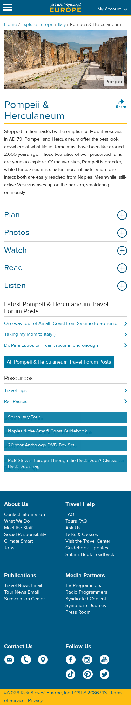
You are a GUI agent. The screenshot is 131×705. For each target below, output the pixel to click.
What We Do (17, 521)
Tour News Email (21, 592)
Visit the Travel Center (88, 541)
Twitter (104, 674)
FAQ (70, 514)
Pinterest (87, 674)
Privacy (35, 700)
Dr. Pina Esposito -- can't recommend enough (51, 345)
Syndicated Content (86, 599)
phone (26, 660)
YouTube (104, 660)
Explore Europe (37, 25)
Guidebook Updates (87, 548)
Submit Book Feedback (90, 554)
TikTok (71, 674)
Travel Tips (15, 390)
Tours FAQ (76, 521)
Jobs (9, 548)
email (9, 660)
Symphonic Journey (86, 606)
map (43, 660)
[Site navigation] (8, 7)
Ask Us (73, 528)
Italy (62, 25)
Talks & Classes (82, 534)
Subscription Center (24, 599)
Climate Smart (18, 541)
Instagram (87, 660)
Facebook (71, 660)
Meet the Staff (18, 528)
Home (10, 25)
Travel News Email (23, 586)
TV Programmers (83, 586)
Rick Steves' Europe (65, 7)
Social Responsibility (25, 534)
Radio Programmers (86, 592)
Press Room (78, 612)
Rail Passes (15, 402)
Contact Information (24, 514)
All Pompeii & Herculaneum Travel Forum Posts (59, 362)
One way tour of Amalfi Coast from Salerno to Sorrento (61, 323)
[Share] (121, 104)
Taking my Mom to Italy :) (30, 334)
